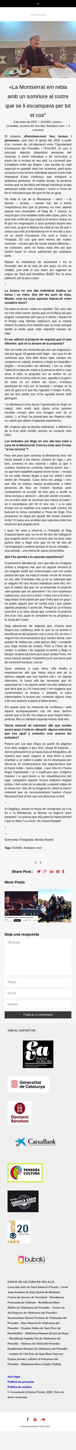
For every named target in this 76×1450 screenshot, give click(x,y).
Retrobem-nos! (55, 125)
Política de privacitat (21, 1381)
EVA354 (46, 121)
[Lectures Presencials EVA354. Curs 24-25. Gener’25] (40, 862)
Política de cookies (20, 1386)
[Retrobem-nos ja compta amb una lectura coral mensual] (35, 862)
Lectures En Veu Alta (32, 125)
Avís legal (14, 1376)
